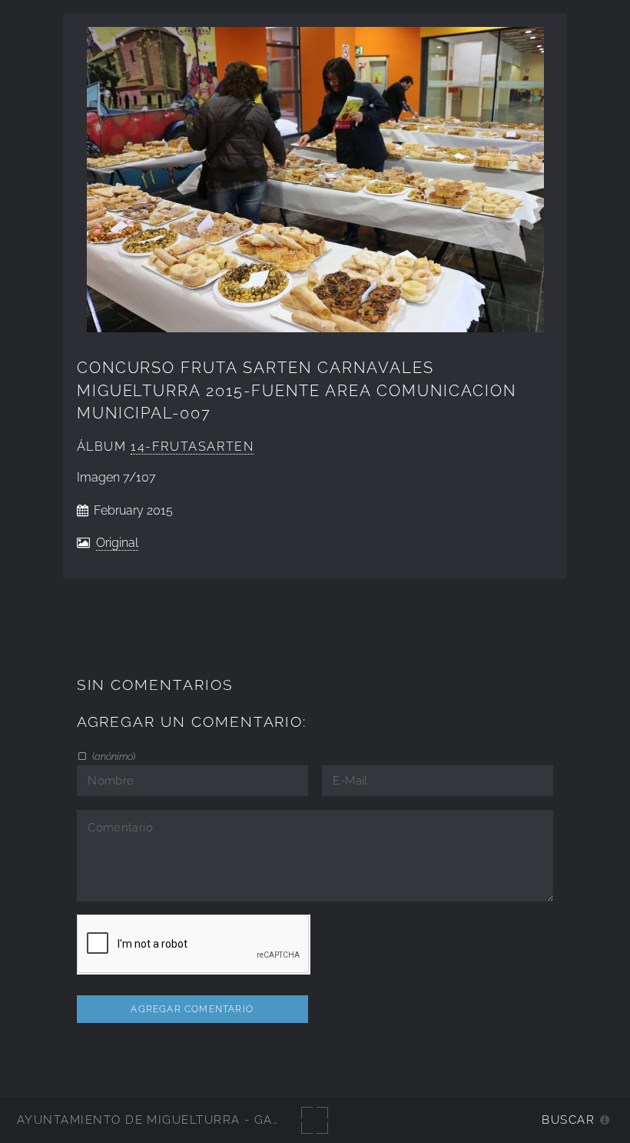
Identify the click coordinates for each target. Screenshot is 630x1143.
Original (117, 542)
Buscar (568, 1119)
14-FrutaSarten (192, 446)
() (112, 756)
